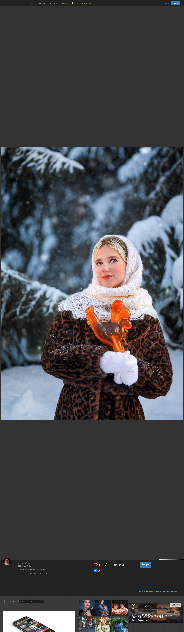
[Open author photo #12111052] (103, 608)
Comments (11, 601)
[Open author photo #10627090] (120, 624)
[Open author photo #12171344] (87, 608)
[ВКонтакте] (95, 570)
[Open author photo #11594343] (87, 624)
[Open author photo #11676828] (120, 608)
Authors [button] (42, 3)
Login (166, 3)
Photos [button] (31, 3)
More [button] (64, 3)
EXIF (39, 601)
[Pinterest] (98, 570)
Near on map (27, 601)
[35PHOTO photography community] (13, 3)
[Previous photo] (2, 275)
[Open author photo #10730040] (103, 624)
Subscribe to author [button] (145, 564)
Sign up (176, 3)
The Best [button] (54, 3)
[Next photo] (181, 275)
